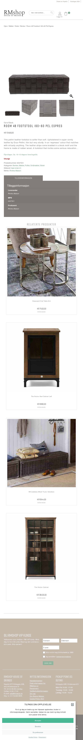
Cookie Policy (33, 737)
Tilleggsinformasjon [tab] (23, 178)
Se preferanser (38, 732)
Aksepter (38, 720)
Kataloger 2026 (75, 1)
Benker (22, 26)
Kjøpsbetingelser (36, 680)
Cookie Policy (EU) (37, 699)
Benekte (38, 726)
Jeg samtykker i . (58, 656)
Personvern (42, 737)
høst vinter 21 (16, 168)
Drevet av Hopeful (62, 1)
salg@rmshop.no (16, 693)
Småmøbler (34, 165)
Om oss (33, 693)
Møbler (11, 26)
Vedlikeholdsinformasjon (39, 691)
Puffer (27, 165)
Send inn (48, 663)
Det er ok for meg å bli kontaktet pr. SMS (59, 652)
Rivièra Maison (15, 170)
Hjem (6, 26)
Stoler (17, 26)
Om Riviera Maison (37, 696)
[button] (72, 704)
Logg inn (59, 17)
